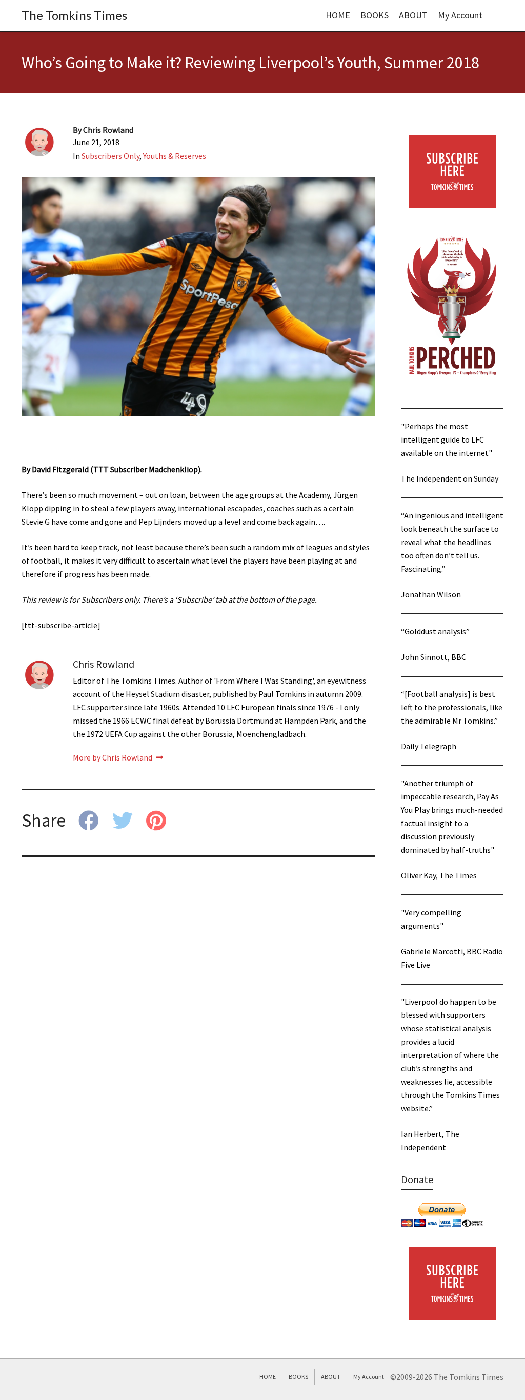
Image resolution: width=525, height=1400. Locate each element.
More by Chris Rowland (113, 757)
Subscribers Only (110, 156)
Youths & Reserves (174, 156)
